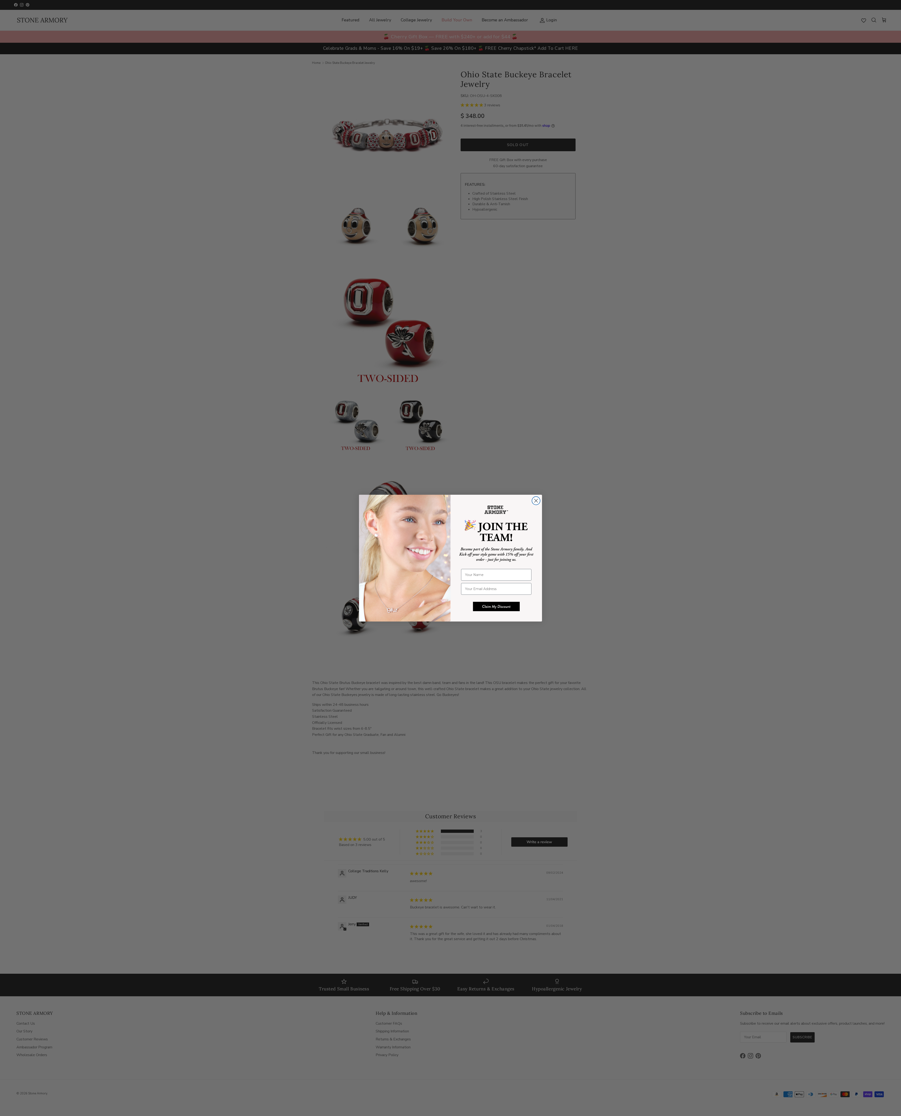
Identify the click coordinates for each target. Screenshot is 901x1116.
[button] (496, 606)
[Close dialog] (536, 501)
